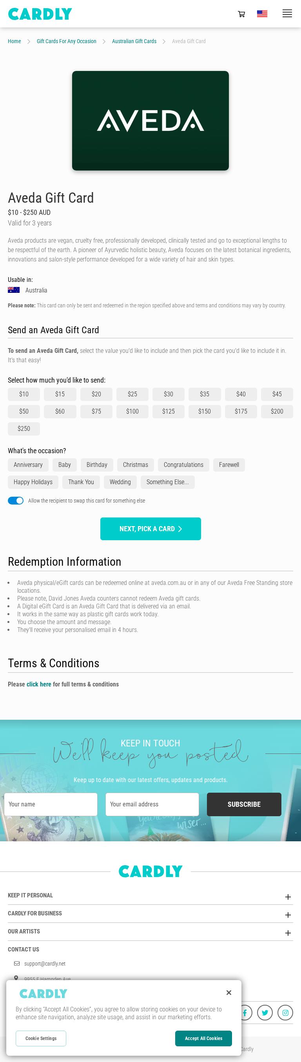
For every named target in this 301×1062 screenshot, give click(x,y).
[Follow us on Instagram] (285, 1012)
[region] (123, 1018)
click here (39, 684)
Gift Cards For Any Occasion (66, 41)
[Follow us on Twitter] (265, 1012)
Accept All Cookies (203, 1038)
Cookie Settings (40, 1038)
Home (14, 41)
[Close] (229, 992)
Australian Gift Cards (134, 41)
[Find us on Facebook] (244, 1012)
